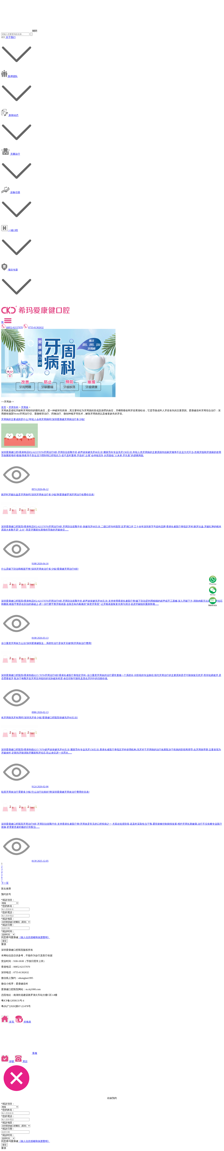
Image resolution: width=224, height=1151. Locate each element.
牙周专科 (13, 407)
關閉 (34, 31)
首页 (3, 407)
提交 (4, 941)
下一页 (5, 883)
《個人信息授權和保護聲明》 (34, 937)
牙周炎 (24, 407)
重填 (3, 944)
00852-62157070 (14, 327)
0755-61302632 (36, 327)
